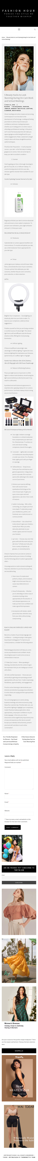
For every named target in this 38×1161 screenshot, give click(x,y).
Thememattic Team (28, 1157)
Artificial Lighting (25, 108)
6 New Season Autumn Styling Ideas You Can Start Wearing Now (28, 739)
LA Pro (6, 279)
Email (7, 802)
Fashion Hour (19, 10)
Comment (8, 767)
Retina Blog (13, 1157)
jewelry (7, 108)
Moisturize (16, 110)
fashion (26, 106)
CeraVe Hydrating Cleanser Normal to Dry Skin (18, 179)
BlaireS (7, 106)
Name (7, 793)
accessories (17, 106)
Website (7, 811)
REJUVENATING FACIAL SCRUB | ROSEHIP (17, 233)
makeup (14, 108)
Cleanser (7, 110)
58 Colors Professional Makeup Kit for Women (18, 430)
